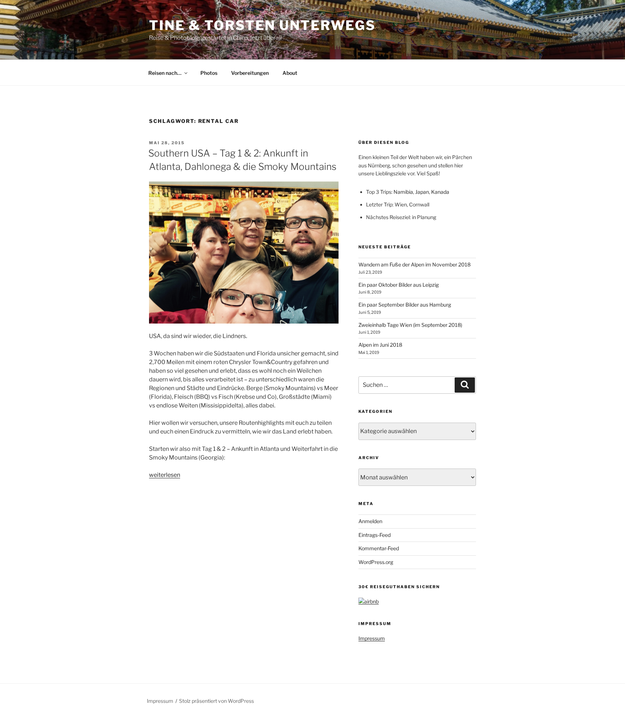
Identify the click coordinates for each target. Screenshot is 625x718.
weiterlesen (164, 474)
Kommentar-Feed (378, 548)
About (289, 73)
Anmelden (370, 521)
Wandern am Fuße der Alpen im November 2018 (414, 264)
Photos (208, 73)
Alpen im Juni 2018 (380, 345)
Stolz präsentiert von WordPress (216, 701)
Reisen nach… (165, 73)
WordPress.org (375, 562)
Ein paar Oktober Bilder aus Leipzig (398, 285)
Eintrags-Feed (374, 535)
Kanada (440, 192)
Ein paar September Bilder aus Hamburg (404, 305)
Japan (422, 192)
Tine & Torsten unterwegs (262, 25)
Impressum (371, 638)
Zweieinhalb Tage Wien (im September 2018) (410, 325)
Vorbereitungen (250, 73)
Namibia (403, 192)
